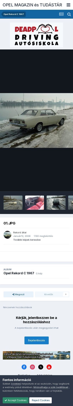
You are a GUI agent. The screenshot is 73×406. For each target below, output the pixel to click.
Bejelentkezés (36, 340)
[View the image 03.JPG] (56, 203)
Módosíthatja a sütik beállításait (50, 387)
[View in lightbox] (36, 120)
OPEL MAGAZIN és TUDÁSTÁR (32, 4)
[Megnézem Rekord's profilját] (7, 235)
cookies (16, 383)
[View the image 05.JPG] (13, 203)
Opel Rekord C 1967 (19, 273)
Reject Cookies (40, 400)
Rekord (17, 232)
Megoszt (19, 294)
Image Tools (58, 184)
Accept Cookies (17, 400)
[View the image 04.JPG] (34, 203)
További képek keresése (27, 239)
